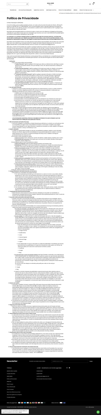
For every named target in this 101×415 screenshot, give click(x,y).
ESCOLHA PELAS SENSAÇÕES (25, 10)
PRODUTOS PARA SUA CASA (86, 10)
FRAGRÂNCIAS (13, 10)
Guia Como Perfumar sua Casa (13, 392)
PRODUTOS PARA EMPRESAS (65, 10)
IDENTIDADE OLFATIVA (51, 10)
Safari (20, 235)
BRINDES (75, 10)
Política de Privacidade (12, 378)
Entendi (20, 412)
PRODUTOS (9, 381)
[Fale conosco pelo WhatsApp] (98, 412)
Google (21, 250)
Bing (20, 252)
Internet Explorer (23, 237)
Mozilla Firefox (22, 232)
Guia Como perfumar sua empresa (14, 394)
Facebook (21, 248)
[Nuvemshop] (90, 407)
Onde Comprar (10, 384)
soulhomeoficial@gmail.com (43, 376)
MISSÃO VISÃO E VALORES (12, 371)
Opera (20, 241)
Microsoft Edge (22, 239)
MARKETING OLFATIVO (39, 10)
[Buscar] (27, 4)
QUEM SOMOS (9, 376)
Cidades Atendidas (11, 373)
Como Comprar (10, 389)
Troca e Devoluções (11, 386)
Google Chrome (23, 230)
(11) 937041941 (39, 373)
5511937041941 (40, 371)
